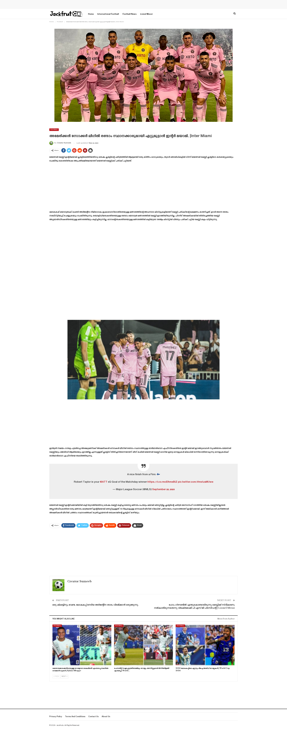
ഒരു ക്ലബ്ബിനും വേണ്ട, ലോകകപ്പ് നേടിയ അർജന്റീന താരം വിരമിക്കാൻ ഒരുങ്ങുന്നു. (95, 604)
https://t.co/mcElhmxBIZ (162, 482)
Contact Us (93, 716)
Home (91, 14)
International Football (108, 14)
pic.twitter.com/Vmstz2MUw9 (195, 482)
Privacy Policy (55, 716)
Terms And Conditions (75, 716)
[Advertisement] (143, 187)
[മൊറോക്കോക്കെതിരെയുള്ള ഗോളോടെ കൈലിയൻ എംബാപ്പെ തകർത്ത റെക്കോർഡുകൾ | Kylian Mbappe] (81, 645)
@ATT (103, 482)
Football (54, 129)
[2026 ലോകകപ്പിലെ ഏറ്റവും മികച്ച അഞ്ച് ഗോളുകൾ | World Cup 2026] (205, 645)
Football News (130, 14)
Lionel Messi (146, 14)
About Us (106, 716)
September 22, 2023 (163, 489)
